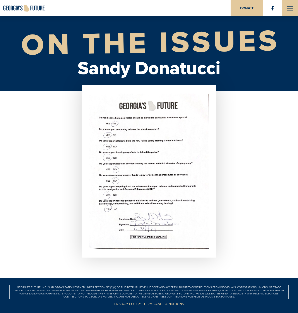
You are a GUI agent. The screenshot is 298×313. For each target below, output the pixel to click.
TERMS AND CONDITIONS (164, 303)
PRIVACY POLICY (127, 303)
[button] (290, 8)
